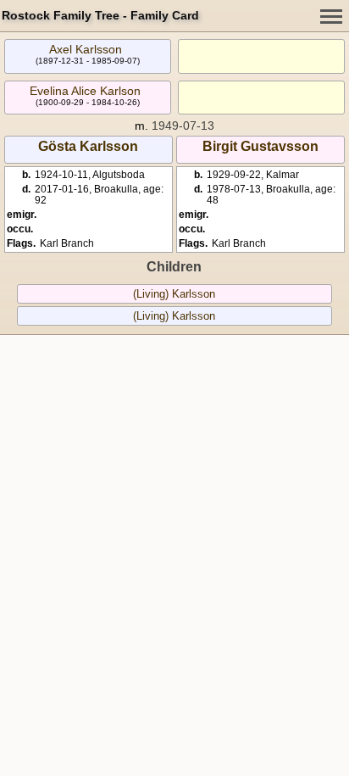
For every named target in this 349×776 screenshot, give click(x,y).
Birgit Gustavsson (260, 146)
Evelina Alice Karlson (85, 91)
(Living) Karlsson (174, 294)
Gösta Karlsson (88, 146)
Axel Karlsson (85, 49)
